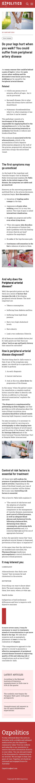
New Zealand (7, 38)
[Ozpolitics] (11, 4)
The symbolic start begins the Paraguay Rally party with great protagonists (16, 696)
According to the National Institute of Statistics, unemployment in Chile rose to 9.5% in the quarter (16, 682)
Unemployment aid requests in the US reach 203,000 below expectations (16, 708)
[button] (27, 4)
